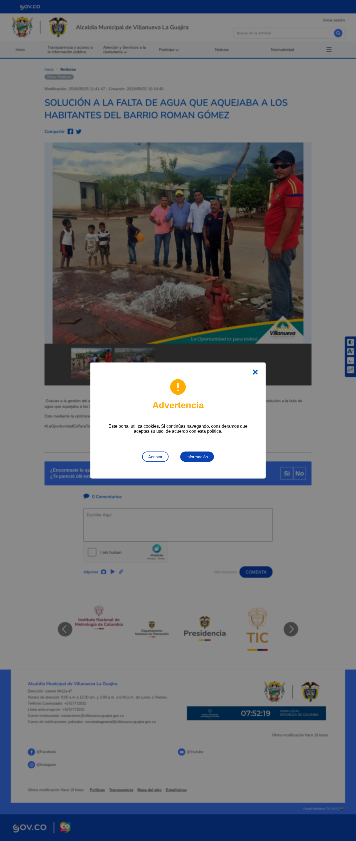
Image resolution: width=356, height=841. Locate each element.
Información (197, 456)
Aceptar (155, 456)
